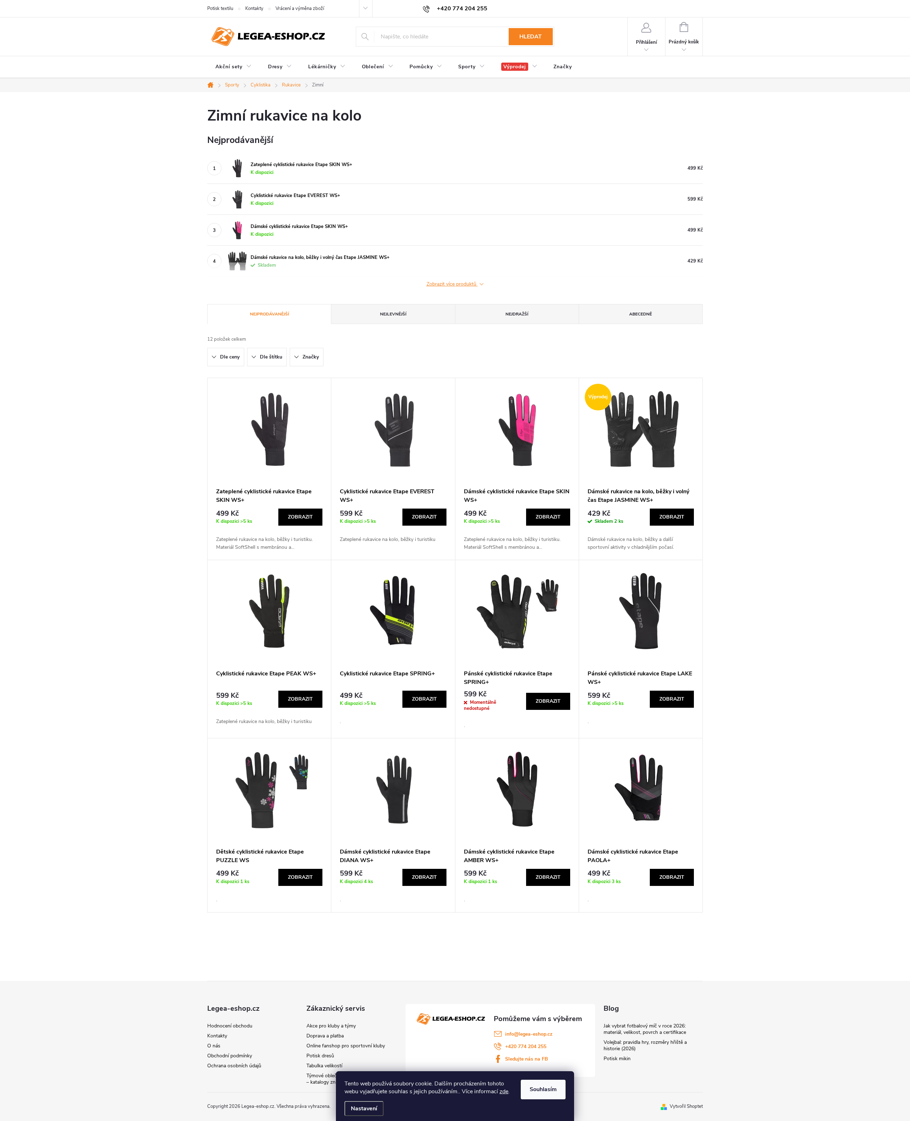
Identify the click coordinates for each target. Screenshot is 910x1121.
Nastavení (364, 1108)
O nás (213, 1045)
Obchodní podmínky (229, 1055)
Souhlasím (543, 1089)
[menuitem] (233, 67)
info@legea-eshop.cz (528, 1034)
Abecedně (640, 314)
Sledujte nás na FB (526, 1059)
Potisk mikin (617, 1058)
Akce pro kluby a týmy (331, 1025)
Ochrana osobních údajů (234, 1065)
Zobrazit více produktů (452, 284)
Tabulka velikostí (324, 1065)
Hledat (530, 37)
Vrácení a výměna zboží (299, 8)
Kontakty (254, 8)
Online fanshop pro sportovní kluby (345, 1045)
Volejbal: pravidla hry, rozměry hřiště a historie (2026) (645, 1045)
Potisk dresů (320, 1055)
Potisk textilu (220, 8)
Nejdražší (516, 314)
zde (503, 1091)
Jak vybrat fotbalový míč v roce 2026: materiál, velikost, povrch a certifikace (645, 1029)
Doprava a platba (325, 1035)
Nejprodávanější (269, 314)
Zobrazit (300, 517)
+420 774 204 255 (525, 1046)
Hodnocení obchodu (229, 1025)
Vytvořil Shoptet (686, 1106)
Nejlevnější (393, 314)
